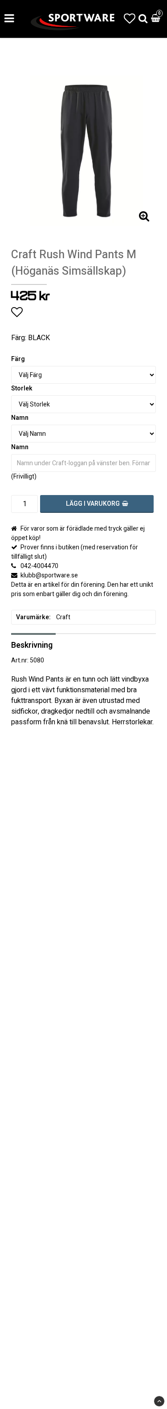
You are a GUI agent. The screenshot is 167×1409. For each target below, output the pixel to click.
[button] (129, 19)
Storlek (22, 388)
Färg (18, 359)
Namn (20, 417)
